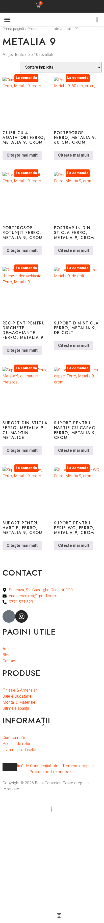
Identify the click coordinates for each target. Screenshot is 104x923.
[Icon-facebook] (9, 616)
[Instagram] (21, 616)
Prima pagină (13, 29)
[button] (63, 6)
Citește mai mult (22, 155)
